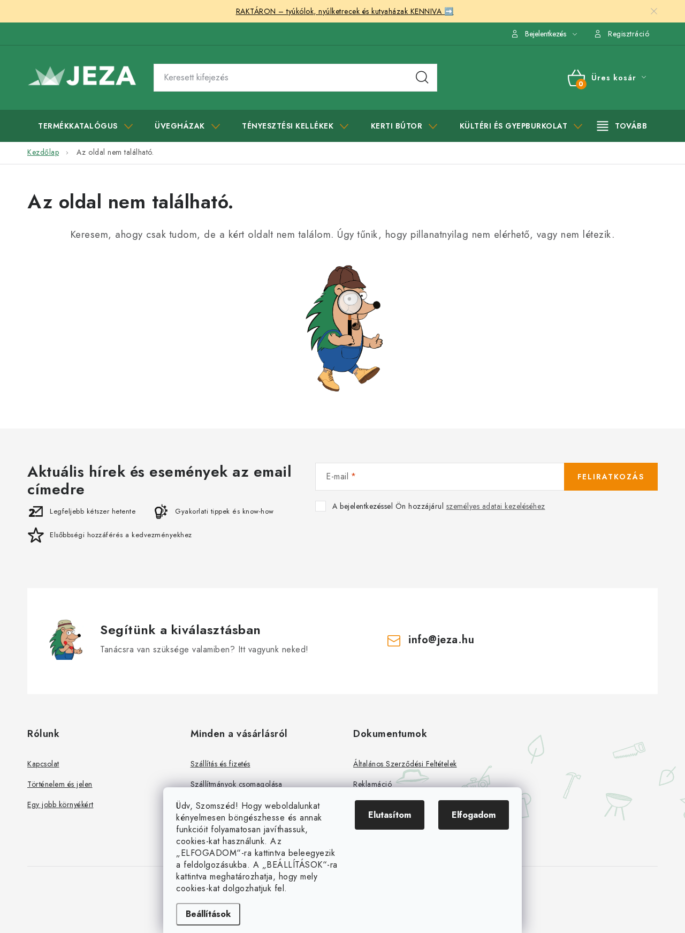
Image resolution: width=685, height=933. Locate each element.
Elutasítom (389, 815)
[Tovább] (622, 126)
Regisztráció (628, 33)
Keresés (422, 78)
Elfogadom (474, 815)
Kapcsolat (43, 763)
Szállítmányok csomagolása (237, 784)
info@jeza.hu (441, 640)
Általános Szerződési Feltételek (405, 763)
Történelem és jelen (60, 784)
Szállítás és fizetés (220, 763)
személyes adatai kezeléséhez (495, 506)
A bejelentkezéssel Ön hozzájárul (438, 506)
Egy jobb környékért (60, 804)
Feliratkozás (610, 476)
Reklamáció (372, 784)
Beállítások (208, 914)
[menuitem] (85, 126)
